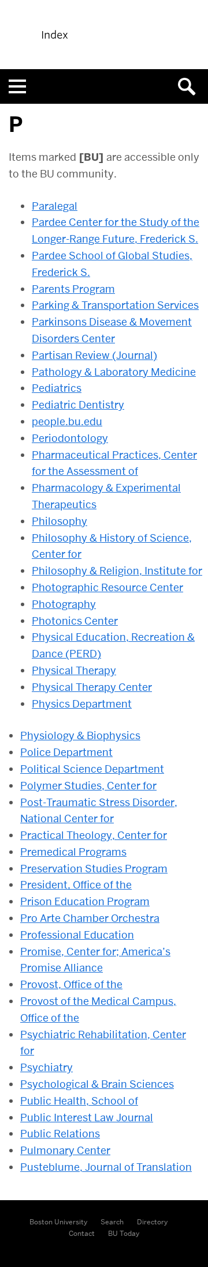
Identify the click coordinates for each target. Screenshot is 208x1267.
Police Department (66, 752)
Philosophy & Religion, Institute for (117, 570)
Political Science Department (92, 769)
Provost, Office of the (71, 984)
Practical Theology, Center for (93, 835)
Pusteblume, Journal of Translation (106, 1167)
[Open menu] (17, 86)
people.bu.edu (67, 421)
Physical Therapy (74, 670)
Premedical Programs (73, 851)
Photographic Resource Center (107, 587)
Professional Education (77, 934)
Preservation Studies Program (94, 868)
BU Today (123, 1233)
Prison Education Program (85, 901)
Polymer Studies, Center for (88, 785)
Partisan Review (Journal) (94, 355)
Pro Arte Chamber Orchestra (89, 918)
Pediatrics (56, 388)
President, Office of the (76, 884)
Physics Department (82, 703)
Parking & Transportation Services (115, 305)
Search (112, 1221)
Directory (152, 1221)
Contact (82, 1233)
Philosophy (59, 521)
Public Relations (60, 1133)
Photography (64, 604)
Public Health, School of (79, 1100)
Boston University (58, 1221)
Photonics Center (75, 620)
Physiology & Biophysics (80, 735)
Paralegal (54, 206)
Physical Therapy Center (92, 687)
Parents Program (73, 289)
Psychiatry (46, 1067)
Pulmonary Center (65, 1150)
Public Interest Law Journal (86, 1117)
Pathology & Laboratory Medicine (114, 372)
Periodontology (70, 438)
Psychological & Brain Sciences (97, 1084)
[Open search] (190, 86)
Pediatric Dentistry (78, 404)
